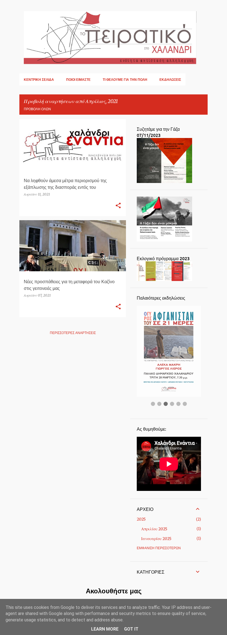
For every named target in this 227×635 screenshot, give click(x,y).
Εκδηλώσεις (170, 79)
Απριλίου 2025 (154, 528)
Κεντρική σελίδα (39, 79)
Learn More (104, 629)
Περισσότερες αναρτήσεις (73, 332)
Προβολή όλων (37, 109)
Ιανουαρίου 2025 (156, 538)
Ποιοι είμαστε (78, 79)
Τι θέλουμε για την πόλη (125, 79)
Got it (131, 629)
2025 (141, 519)
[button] (118, 205)
